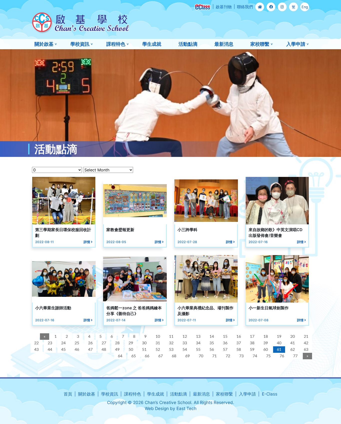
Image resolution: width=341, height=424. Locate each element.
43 (36, 350)
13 (198, 337)
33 (184, 343)
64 (120, 356)
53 (171, 350)
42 (306, 343)
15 (225, 337)
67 (160, 356)
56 (211, 350)
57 (225, 350)
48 (104, 350)
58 (238, 350)
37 (238, 343)
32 (171, 343)
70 (201, 356)
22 (36, 343)
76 (282, 356)
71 (214, 356)
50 (131, 350)
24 (63, 343)
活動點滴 (187, 44)
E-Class (269, 394)
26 (90, 343)
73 (241, 356)
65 (133, 356)
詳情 (87, 242)
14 (211, 337)
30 (144, 343)
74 (255, 356)
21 (306, 337)
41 (292, 343)
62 (292, 350)
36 (225, 343)
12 (184, 337)
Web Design (157, 408)
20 (292, 337)
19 (279, 337)
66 (147, 356)
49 (117, 350)
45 (63, 350)
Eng (305, 7)
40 (279, 343)
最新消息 (223, 44)
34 (198, 343)
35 (211, 343)
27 (104, 343)
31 (158, 343)
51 (144, 350)
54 (184, 350)
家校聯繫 (259, 44)
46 (77, 350)
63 (306, 350)
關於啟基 (43, 44)
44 (50, 350)
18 (265, 337)
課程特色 (115, 44)
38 (252, 343)
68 (174, 356)
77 (295, 356)
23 (50, 343)
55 (198, 350)
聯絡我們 (245, 6)
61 (279, 350)
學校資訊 (79, 44)
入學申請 (295, 44)
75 (268, 356)
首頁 (68, 394)
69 (187, 356)
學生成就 (151, 44)
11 (171, 337)
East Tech (186, 408)
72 (228, 356)
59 (252, 350)
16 (238, 337)
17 (252, 337)
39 (265, 343)
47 (90, 350)
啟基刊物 (224, 6)
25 (77, 343)
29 (131, 343)
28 (117, 343)
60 (265, 350)
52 (158, 350)
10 (158, 337)
